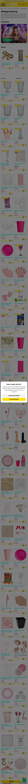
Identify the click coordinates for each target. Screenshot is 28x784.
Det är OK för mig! (14, 399)
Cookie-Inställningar (14, 395)
